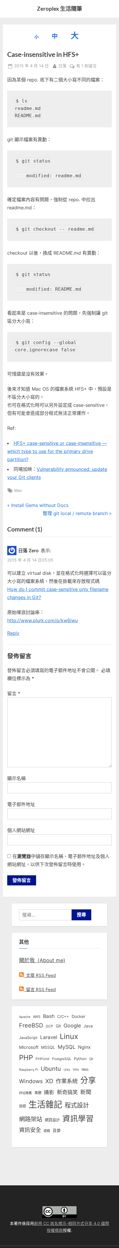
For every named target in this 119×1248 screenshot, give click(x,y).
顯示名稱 (16, 778)
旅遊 (22, 1106)
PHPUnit (42, 1059)
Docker (78, 1016)
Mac (18, 490)
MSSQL (48, 1047)
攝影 (49, 1092)
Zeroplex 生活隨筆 (59, 8)
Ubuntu (51, 1068)
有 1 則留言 (86, 66)
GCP (49, 1026)
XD (49, 1081)
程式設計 (77, 1105)
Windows (31, 1081)
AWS (36, 1016)
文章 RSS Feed (40, 975)
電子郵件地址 (21, 804)
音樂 (57, 1130)
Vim (76, 1069)
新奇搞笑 (67, 1092)
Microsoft (28, 1047)
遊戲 (47, 1131)
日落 (62, 65)
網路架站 (30, 1119)
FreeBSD (31, 1025)
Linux (69, 1036)
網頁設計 (52, 1120)
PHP (26, 1057)
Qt (91, 1059)
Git (58, 1025)
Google (72, 1025)
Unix (67, 1070)
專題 (37, 1093)
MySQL (66, 1047)
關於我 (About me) (42, 960)
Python (80, 1059)
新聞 (85, 1092)
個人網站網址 (21, 830)
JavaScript (28, 1037)
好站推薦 (25, 1093)
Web (84, 1069)
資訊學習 (78, 1118)
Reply (13, 633)
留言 (13, 693)
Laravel (48, 1037)
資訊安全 (30, 1129)
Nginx (84, 1047)
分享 (88, 1080)
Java (88, 1026)
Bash (49, 1016)
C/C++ (63, 1016)
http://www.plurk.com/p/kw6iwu (42, 620)
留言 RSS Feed (40, 989)
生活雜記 (45, 1104)
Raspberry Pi (28, 1070)
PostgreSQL (61, 1059)
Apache (24, 1017)
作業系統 (67, 1081)
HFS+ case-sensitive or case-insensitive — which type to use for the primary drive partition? (57, 451)
